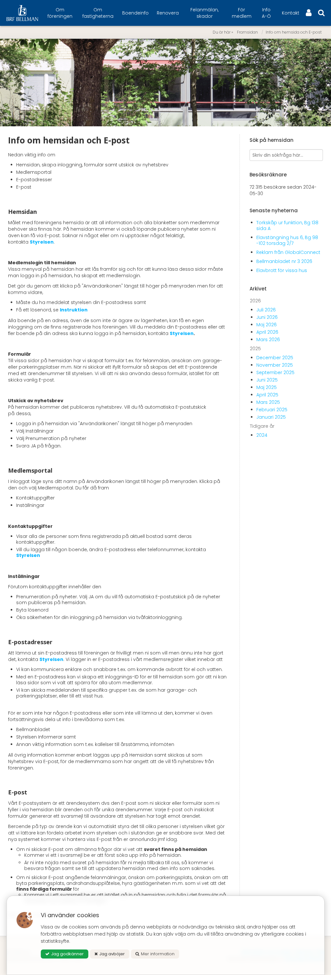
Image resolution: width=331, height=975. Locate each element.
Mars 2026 (268, 339)
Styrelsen (42, 242)
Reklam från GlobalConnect (288, 252)
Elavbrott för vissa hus (281, 270)
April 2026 (267, 332)
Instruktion (74, 310)
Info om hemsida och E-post (294, 32)
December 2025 (274, 357)
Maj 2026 (266, 324)
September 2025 (275, 372)
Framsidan (247, 32)
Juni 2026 (267, 317)
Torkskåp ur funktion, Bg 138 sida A (287, 225)
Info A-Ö (266, 12)
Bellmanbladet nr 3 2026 (284, 261)
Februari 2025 (271, 409)
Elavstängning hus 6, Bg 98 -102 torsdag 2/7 (287, 240)
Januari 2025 (271, 417)
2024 (261, 435)
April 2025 (267, 395)
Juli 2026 (266, 310)
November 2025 (274, 365)
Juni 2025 (267, 380)
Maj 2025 (266, 387)
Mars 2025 (268, 402)
